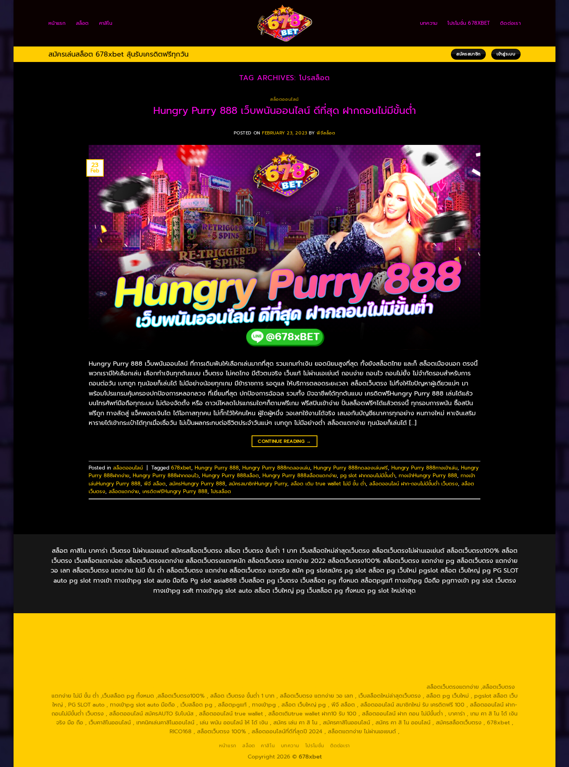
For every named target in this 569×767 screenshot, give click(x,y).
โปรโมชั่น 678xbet (468, 23)
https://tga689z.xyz (206, 624)
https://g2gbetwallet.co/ (173, 678)
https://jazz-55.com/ (133, 669)
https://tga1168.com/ (481, 633)
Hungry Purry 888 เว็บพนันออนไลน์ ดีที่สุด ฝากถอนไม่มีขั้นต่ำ (284, 110)
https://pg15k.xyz (83, 633)
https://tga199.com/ (329, 651)
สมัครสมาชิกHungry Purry (258, 483)
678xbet (181, 467)
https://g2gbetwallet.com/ (376, 669)
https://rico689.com (261, 624)
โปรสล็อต (221, 491)
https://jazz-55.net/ (188, 669)
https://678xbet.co (415, 642)
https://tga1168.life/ (304, 642)
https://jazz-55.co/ (79, 669)
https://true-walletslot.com (422, 660)
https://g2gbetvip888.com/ (302, 669)
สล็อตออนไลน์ (284, 99)
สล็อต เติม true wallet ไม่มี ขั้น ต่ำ (328, 483)
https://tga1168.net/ (194, 642)
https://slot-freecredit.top (350, 660)
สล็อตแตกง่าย (124, 491)
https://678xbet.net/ (360, 642)
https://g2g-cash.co (375, 624)
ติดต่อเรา (510, 23)
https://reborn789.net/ (389, 651)
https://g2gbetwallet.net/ (448, 669)
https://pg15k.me (476, 624)
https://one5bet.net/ (217, 651)
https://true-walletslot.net (457, 651)
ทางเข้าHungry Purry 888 (428, 475)
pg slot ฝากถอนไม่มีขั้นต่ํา (367, 475)
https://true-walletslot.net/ (238, 687)
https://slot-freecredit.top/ (388, 687)
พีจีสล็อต (326, 133)
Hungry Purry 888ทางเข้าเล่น (424, 467)
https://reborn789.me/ (90, 660)
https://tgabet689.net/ (410, 678)
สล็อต (82, 23)
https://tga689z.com (98, 624)
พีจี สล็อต (155, 483)
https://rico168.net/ (104, 651)
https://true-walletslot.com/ (313, 687)
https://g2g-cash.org (318, 624)
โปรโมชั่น (314, 745)
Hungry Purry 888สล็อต (230, 475)
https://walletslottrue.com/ (90, 687)
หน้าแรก (57, 23)
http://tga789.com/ (140, 642)
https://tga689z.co (153, 624)
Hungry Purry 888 (217, 467)
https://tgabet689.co (471, 678)
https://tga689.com (234, 678)
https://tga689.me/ (288, 678)
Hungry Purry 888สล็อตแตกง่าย (299, 475)
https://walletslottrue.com (208, 660)
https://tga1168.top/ (249, 642)
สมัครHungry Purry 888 (197, 483)
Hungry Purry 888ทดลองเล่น (276, 467)
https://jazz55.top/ (485, 660)
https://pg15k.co (130, 633)
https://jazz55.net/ (147, 660)
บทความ (429, 23)
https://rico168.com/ (159, 651)
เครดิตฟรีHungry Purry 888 (174, 491)
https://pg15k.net (177, 633)
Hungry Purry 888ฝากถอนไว (166, 475)
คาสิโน (105, 23)
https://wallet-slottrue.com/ (164, 687)
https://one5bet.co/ (274, 651)
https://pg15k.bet (427, 624)
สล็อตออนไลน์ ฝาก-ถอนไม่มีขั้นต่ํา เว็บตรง (413, 483)
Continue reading (284, 441)
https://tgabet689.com (346, 678)
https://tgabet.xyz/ (86, 642)
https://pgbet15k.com (232, 633)
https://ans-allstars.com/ (476, 642)
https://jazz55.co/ (239, 669)
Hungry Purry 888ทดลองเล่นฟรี (351, 467)
